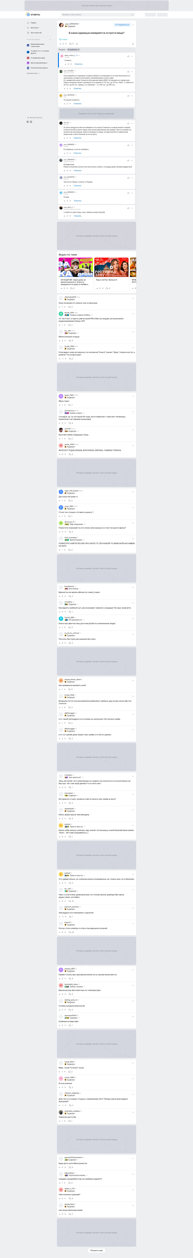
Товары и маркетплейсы (80, 315)
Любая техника (76, 987)
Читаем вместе (75, 620)
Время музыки (76, 540)
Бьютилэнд (73, 589)
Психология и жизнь (77, 1175)
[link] (76, 274)
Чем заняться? (75, 777)
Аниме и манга (76, 413)
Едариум (71, 26)
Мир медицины (76, 524)
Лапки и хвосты (76, 827)
